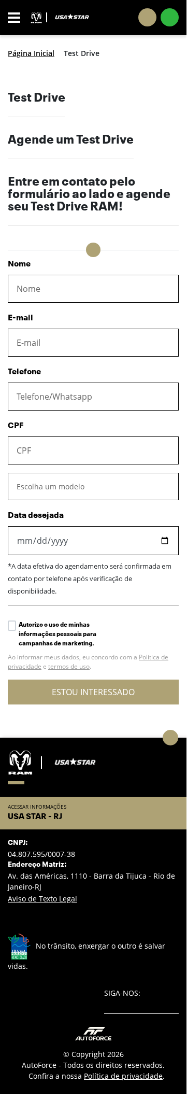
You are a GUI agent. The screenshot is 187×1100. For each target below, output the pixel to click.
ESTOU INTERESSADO (93, 692)
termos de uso (69, 666)
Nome (19, 264)
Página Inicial (31, 53)
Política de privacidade (123, 1076)
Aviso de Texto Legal (42, 899)
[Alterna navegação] (17, 17)
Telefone (24, 372)
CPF (16, 426)
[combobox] (93, 486)
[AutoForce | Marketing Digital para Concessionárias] (93, 1033)
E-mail (20, 318)
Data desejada (36, 516)
